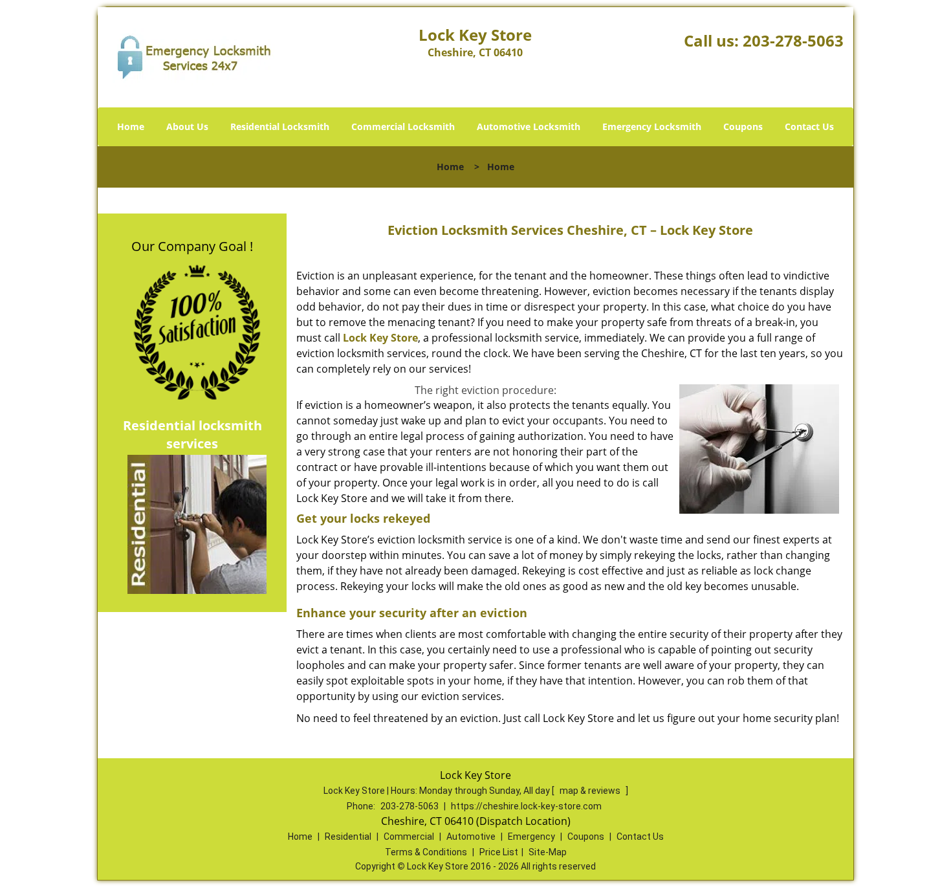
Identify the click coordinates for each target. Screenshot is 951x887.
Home (130, 126)
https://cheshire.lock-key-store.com (526, 806)
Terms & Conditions (426, 852)
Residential (348, 836)
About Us (187, 126)
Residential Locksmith (279, 126)
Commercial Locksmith (403, 126)
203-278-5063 (793, 40)
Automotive (471, 836)
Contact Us (809, 126)
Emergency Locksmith (651, 126)
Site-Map (548, 852)
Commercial (409, 836)
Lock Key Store (380, 338)
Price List (498, 852)
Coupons (743, 126)
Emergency (531, 836)
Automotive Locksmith (528, 126)
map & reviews (591, 790)
